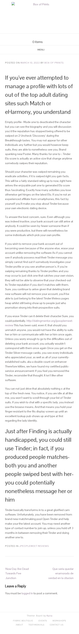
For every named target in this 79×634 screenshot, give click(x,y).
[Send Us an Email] (32, 36)
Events (42, 620)
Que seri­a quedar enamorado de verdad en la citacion (61, 573)
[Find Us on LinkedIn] (46, 36)
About (19, 624)
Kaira (49, 615)
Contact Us (56, 624)
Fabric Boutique (23, 620)
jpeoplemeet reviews (34, 546)
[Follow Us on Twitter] (42, 36)
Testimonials (36, 624)
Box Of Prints (54, 62)
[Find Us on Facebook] (37, 36)
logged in (27, 593)
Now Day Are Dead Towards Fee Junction (17, 573)
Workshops (59, 620)
